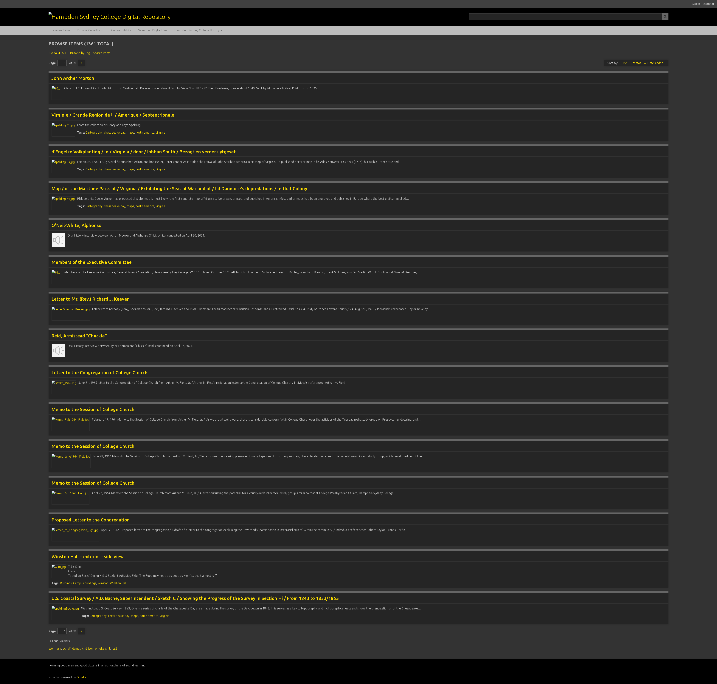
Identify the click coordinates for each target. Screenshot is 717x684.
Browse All (58, 53)
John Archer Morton (73, 78)
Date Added (655, 63)
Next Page (81, 63)
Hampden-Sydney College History (196, 30)
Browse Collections (90, 30)
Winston (103, 583)
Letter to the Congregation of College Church (100, 372)
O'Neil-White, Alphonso (76, 225)
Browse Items (61, 30)
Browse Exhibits (120, 30)
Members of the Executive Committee (92, 262)
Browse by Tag (80, 53)
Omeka (81, 677)
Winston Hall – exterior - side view (88, 556)
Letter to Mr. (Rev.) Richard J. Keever (90, 299)
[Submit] (665, 16)
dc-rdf (67, 648)
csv (59, 648)
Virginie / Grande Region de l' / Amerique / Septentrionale (113, 115)
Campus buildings (84, 583)
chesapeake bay (114, 132)
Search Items (101, 53)
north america (145, 132)
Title (624, 63)
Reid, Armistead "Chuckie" (79, 335)
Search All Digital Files (152, 30)
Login (696, 3)
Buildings (66, 583)
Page (52, 63)
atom (52, 648)
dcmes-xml (79, 648)
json (91, 648)
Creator (636, 63)
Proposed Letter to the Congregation (91, 519)
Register (708, 3)
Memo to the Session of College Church (93, 409)
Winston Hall (118, 583)
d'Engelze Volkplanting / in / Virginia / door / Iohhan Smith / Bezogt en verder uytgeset (144, 151)
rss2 (114, 648)
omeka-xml (102, 648)
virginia (160, 132)
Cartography (94, 132)
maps (130, 132)
